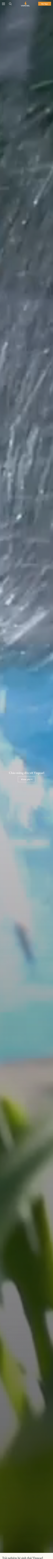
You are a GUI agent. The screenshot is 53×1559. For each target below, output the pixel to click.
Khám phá (25, 779)
